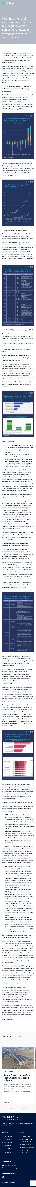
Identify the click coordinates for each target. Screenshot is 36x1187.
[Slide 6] (20, 1108)
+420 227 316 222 (10, 1165)
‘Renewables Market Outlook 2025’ (19, 242)
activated (21, 871)
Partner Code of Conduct (26, 1152)
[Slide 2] (12, 1108)
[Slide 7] (22, 1108)
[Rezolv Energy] (8, 3)
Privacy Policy (26, 1136)
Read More (7, 1102)
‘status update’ (6, 992)
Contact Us (7, 1152)
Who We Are (8, 1136)
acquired (31, 822)
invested (20, 817)
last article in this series (12, 53)
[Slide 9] (26, 1108)
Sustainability (8, 1139)
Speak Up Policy (26, 1144)
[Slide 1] (10, 1108)
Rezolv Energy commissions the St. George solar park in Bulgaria (17, 1078)
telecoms (29, 343)
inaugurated (20, 831)
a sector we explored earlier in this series (19, 104)
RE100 (11, 565)
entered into (16, 892)
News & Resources (9, 1149)
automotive (22, 343)
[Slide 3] (14, 1108)
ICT (3, 345)
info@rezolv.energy (11, 1168)
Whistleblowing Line (28, 1147)
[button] (32, 4)
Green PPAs (7, 1145)
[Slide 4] (16, 1108)
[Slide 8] (24, 1108)
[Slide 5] (18, 1108)
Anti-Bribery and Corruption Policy (27, 1140)
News (5, 1071)
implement (14, 880)
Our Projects (8, 1142)
